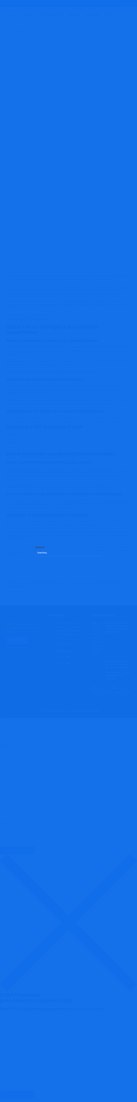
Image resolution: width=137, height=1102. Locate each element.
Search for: (40, 547)
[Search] (97, 549)
